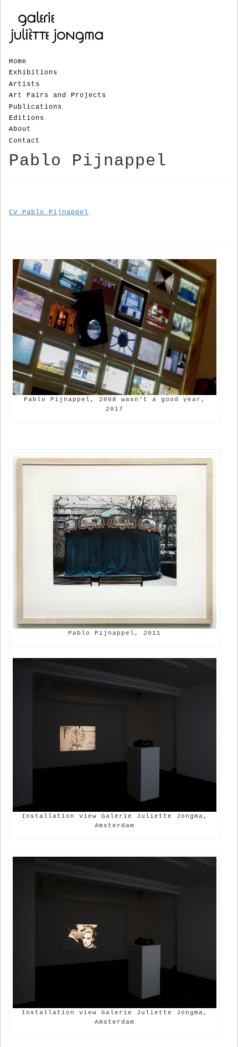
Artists (24, 84)
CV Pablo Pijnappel (49, 212)
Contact (24, 141)
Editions (26, 118)
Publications (35, 107)
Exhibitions (33, 73)
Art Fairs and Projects (57, 95)
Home (18, 61)
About (20, 129)
